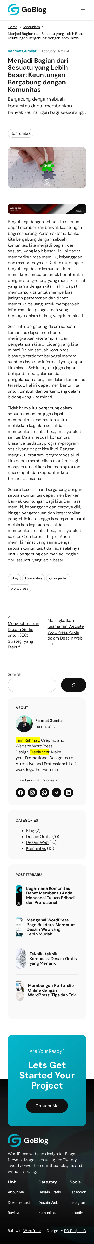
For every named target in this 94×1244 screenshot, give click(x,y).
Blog (30, 830)
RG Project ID (75, 1230)
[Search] (73, 685)
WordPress (32, 1230)
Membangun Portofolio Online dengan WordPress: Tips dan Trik (52, 990)
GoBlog (36, 1140)
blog (14, 578)
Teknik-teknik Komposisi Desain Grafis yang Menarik (53, 959)
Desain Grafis (38, 836)
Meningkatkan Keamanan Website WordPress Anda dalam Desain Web (66, 629)
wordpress (19, 588)
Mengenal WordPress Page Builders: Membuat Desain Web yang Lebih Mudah (51, 927)
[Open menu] (83, 10)
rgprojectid (58, 578)
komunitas (33, 578)
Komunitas (31, 27)
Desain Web (37, 842)
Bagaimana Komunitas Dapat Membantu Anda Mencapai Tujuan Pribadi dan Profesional (50, 895)
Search (14, 674)
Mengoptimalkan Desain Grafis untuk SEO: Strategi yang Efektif (23, 635)
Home (12, 27)
